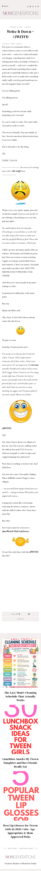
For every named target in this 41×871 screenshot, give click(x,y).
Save (25, 614)
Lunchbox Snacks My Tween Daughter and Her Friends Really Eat (20, 763)
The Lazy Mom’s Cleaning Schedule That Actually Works (20, 696)
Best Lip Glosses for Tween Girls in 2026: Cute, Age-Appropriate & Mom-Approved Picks (20, 831)
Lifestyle (27, 27)
